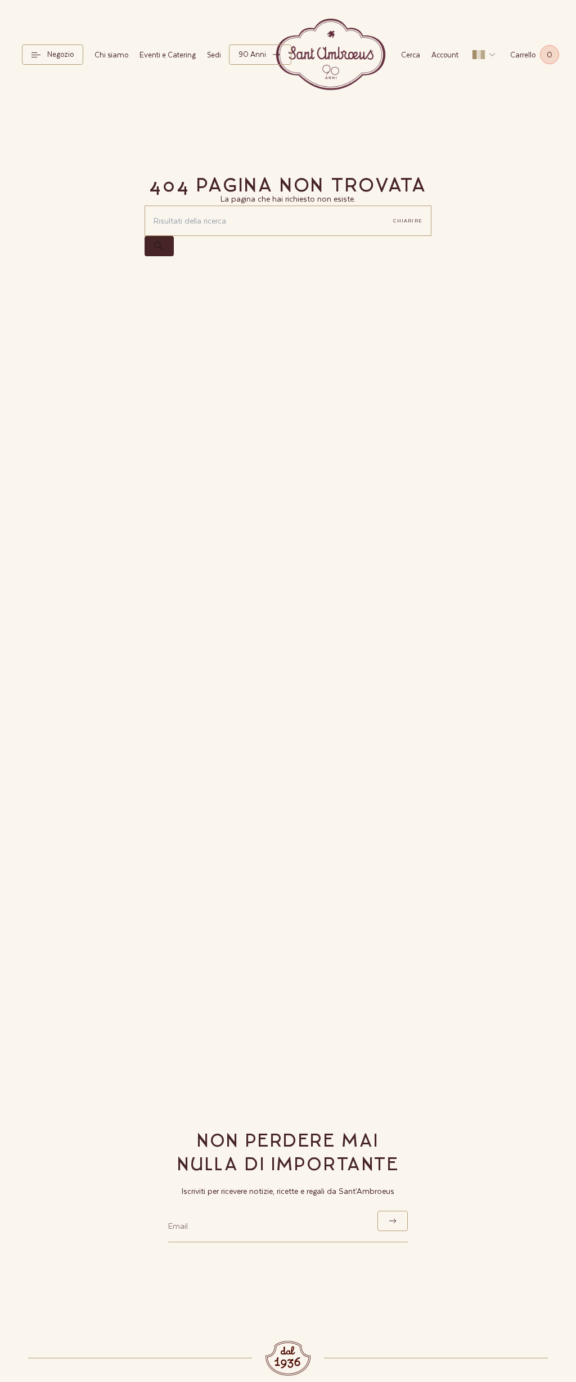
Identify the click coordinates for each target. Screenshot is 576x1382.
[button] (53, 54)
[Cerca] (159, 246)
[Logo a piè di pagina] (288, 1358)
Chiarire (407, 220)
